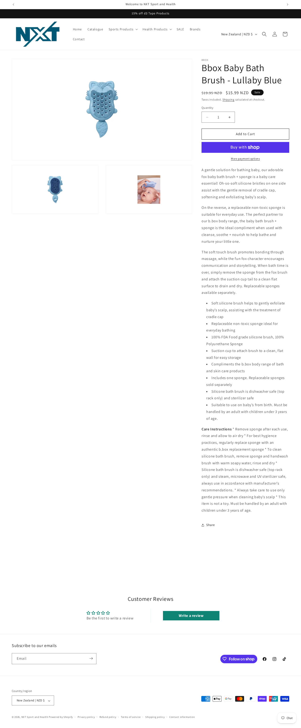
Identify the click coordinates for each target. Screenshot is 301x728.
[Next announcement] (287, 4)
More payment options (245, 158)
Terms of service (131, 717)
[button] (123, 29)
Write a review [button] (191, 615)
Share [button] (210, 525)
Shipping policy (155, 717)
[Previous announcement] (13, 4)
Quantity (207, 108)
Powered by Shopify (61, 717)
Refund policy (107, 717)
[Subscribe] (91, 658)
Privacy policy (86, 717)
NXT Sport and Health (34, 717)
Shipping (228, 99)
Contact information (182, 717)
